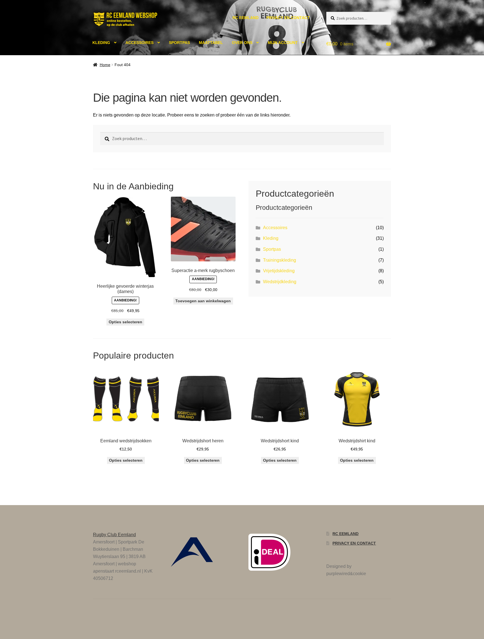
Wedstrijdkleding (279, 281)
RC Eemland (245, 17)
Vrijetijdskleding (279, 270)
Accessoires (139, 42)
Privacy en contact (288, 17)
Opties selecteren (125, 322)
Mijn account (283, 42)
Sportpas (179, 42)
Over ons (242, 42)
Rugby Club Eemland (114, 534)
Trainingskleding (279, 260)
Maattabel (211, 42)
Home (105, 64)
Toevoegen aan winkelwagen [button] (203, 301)
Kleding (101, 42)
